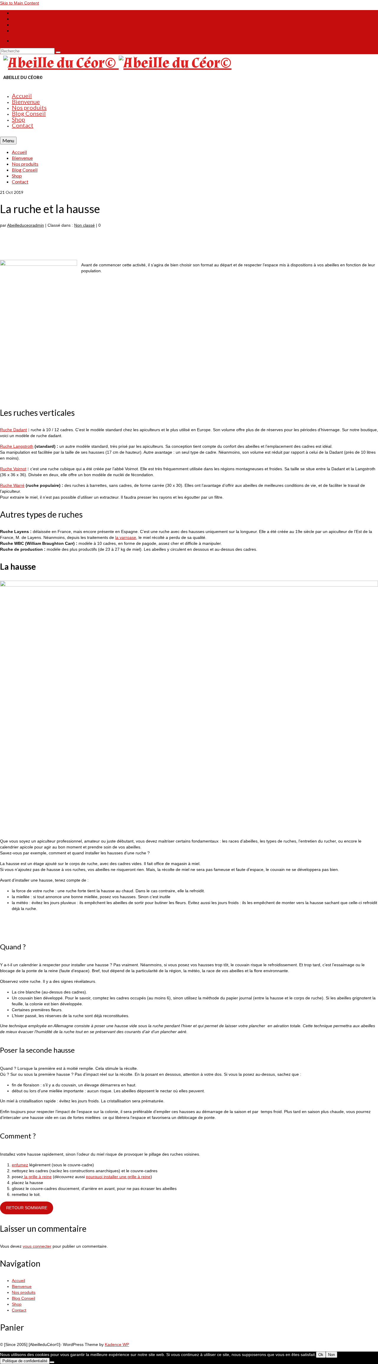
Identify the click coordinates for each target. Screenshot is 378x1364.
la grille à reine (37, 1176)
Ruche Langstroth (16, 446)
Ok (320, 1354)
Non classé (84, 225)
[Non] (52, 1362)
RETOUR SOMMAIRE (26, 1207)
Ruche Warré (12, 485)
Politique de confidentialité (24, 1361)
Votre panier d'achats (40, 40)
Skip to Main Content (19, 3)
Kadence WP (117, 1344)
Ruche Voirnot (13, 468)
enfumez (20, 1164)
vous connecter (37, 1246)
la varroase (125, 537)
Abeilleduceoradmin (25, 225)
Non (331, 1354)
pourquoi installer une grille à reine (118, 1176)
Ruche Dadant (13, 429)
